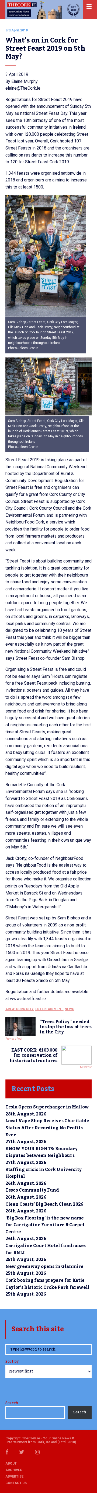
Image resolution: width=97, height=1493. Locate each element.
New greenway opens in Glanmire (44, 1266)
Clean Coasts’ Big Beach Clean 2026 (44, 1204)
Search (11, 1403)
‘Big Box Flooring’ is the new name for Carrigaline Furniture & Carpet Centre (45, 1225)
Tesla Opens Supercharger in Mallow (47, 1107)
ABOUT (11, 1463)
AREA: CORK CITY (19, 1009)
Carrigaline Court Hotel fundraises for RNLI (45, 1249)
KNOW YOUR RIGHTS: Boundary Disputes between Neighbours (41, 1152)
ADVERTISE (14, 1476)
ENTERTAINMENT (49, 1009)
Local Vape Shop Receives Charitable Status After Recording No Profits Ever (47, 1128)
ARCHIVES (13, 1470)
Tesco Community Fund (32, 1190)
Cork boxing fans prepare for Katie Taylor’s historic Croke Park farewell (47, 1284)
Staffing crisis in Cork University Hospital (43, 1173)
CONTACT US (16, 1483)
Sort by (12, 1362)
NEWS (69, 1009)
